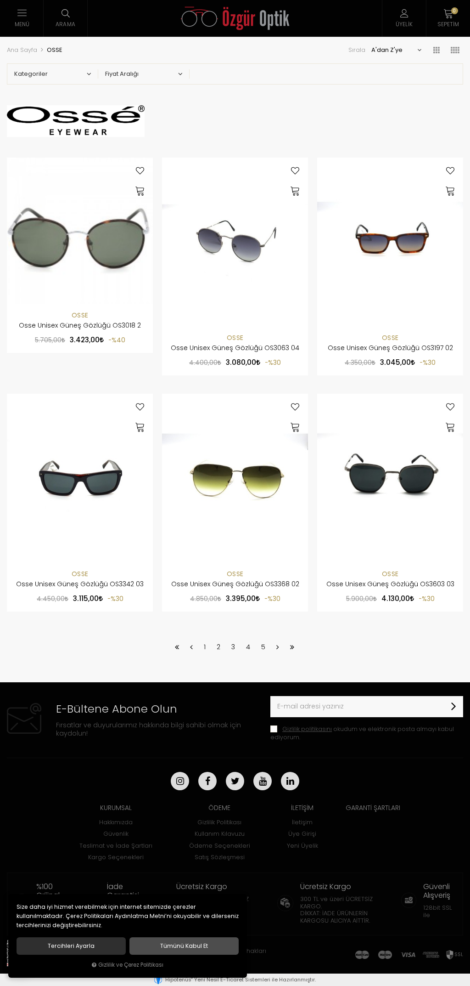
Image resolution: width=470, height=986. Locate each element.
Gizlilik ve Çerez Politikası (130, 965)
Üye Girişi (302, 834)
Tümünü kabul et (184, 946)
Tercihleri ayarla (71, 946)
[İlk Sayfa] (177, 647)
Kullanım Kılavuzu (220, 834)
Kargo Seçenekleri (116, 857)
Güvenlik (116, 834)
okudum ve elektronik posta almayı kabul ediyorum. (362, 733)
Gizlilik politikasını (307, 729)
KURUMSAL (116, 808)
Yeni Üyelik (302, 846)
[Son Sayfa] (292, 647)
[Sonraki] (278, 647)
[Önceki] (191, 647)
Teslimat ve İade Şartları (115, 846)
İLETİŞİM (302, 808)
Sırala (356, 50)
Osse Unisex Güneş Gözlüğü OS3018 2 (80, 325)
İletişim (302, 822)
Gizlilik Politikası (219, 822)
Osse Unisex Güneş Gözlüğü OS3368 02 (235, 584)
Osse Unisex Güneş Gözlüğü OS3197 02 (390, 348)
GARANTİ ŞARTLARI (373, 808)
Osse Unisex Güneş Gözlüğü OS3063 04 (235, 348)
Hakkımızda (116, 822)
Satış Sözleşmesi (220, 857)
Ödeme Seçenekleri (219, 846)
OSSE (80, 315)
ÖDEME (219, 808)
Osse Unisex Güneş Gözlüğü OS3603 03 (390, 584)
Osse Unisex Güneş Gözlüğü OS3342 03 (80, 584)
